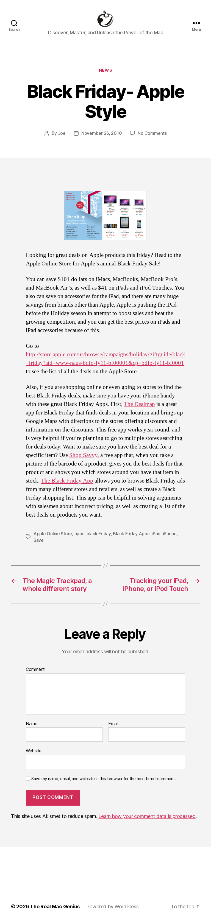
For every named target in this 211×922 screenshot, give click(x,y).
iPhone (170, 533)
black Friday (99, 533)
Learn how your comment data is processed (146, 816)
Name (31, 723)
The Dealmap (139, 404)
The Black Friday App (67, 480)
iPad (156, 533)
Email (113, 723)
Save (39, 540)
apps (79, 533)
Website (33, 750)
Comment (35, 669)
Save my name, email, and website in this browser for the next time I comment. (103, 778)
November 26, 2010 (101, 133)
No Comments (152, 133)
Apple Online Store (53, 533)
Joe (62, 133)
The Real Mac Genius (55, 906)
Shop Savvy (83, 455)
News (105, 70)
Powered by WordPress (112, 906)
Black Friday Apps (131, 533)
